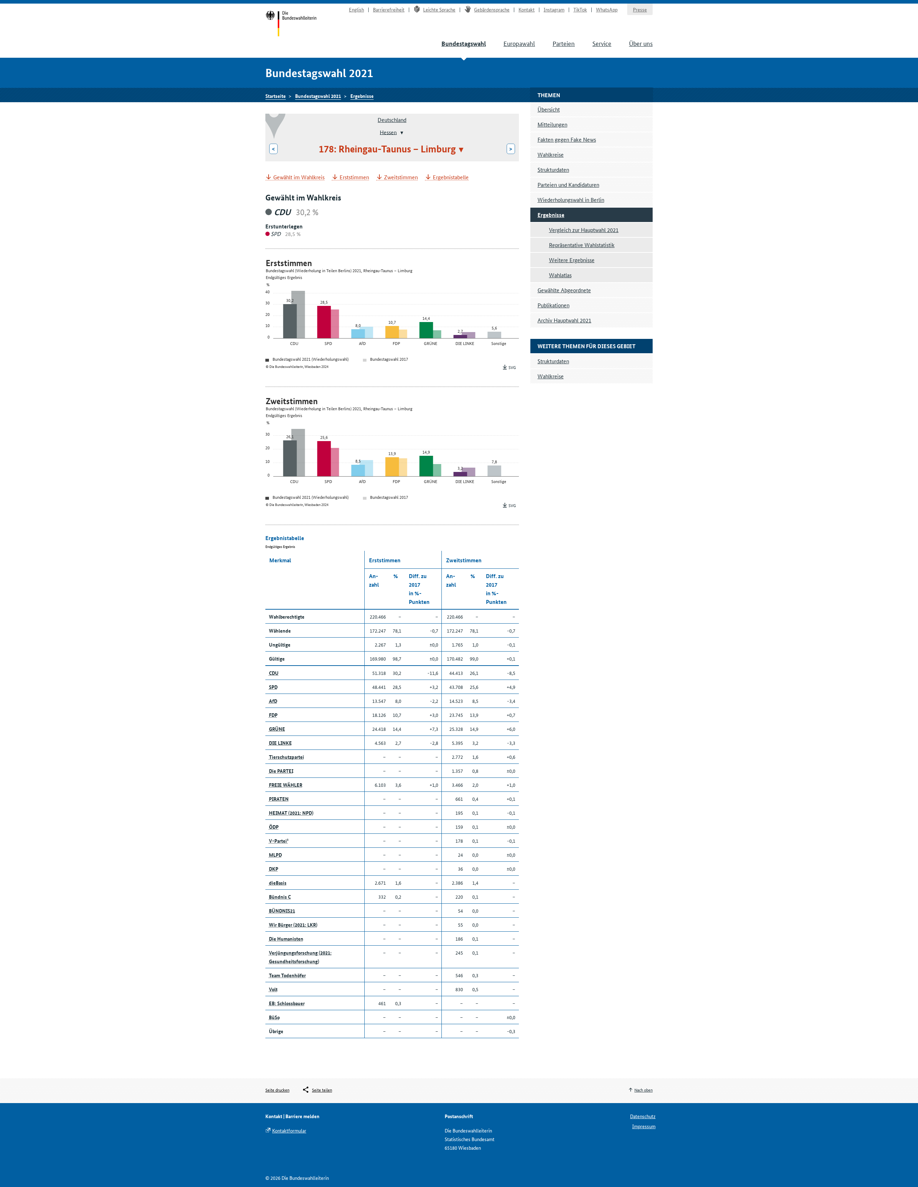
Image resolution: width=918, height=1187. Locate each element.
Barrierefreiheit (388, 9)
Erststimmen (354, 177)
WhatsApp (606, 9)
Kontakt (527, 9)
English (356, 9)
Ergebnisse (362, 95)
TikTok (580, 9)
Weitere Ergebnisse (572, 260)
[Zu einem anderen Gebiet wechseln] (401, 133)
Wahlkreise (551, 154)
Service (601, 43)
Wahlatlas (560, 275)
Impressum (644, 1126)
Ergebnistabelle (451, 177)
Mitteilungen (552, 124)
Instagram (554, 9)
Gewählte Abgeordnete (564, 290)
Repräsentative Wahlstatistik (582, 245)
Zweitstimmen (401, 177)
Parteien (564, 43)
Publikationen (553, 305)
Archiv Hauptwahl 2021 (564, 320)
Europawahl (519, 43)
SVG (512, 367)
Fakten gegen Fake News (567, 139)
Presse (640, 9)
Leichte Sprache (439, 9)
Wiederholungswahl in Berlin (571, 199)
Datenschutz (643, 1116)
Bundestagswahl (463, 43)
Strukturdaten (553, 169)
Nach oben (643, 1089)
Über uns (641, 43)
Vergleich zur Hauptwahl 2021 (584, 229)
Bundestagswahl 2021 (318, 95)
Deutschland (392, 119)
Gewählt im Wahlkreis (299, 177)
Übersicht (549, 109)
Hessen (388, 132)
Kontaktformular (289, 1130)
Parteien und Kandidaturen (568, 184)
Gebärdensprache (492, 9)
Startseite (291, 24)
